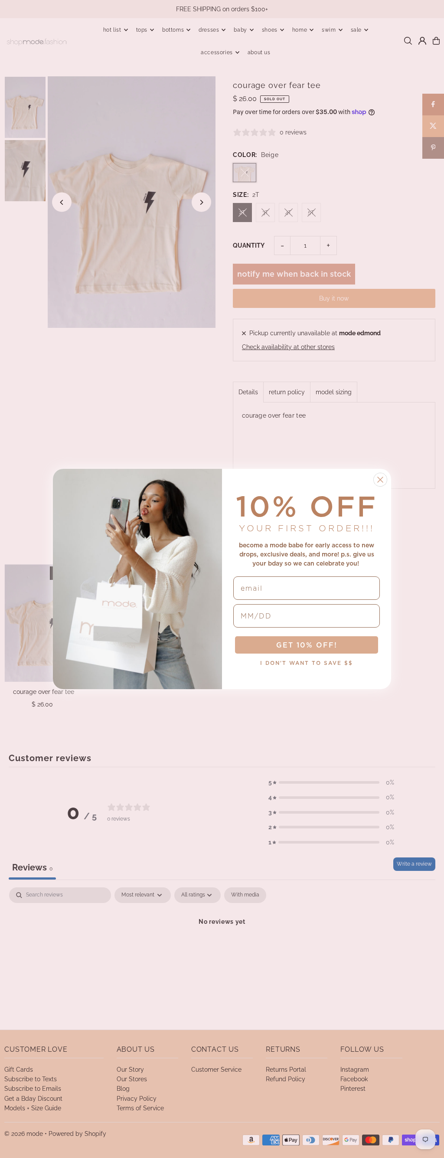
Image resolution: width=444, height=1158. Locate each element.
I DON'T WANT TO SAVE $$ (306, 663)
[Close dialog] (380, 479)
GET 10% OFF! (306, 645)
